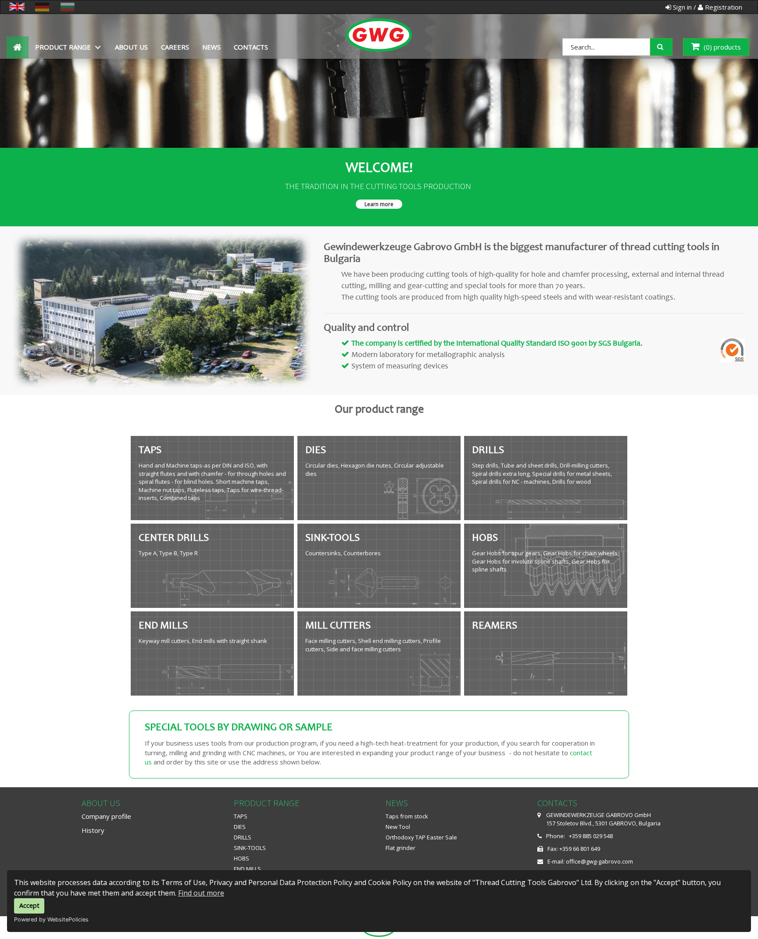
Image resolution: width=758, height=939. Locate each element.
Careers (175, 47)
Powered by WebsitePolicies (51, 919)
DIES (240, 827)
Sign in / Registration (706, 7)
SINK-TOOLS (250, 848)
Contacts (251, 47)
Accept (29, 905)
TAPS (240, 816)
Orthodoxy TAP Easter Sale (421, 837)
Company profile (106, 816)
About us (131, 47)
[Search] (667, 46)
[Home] (379, 25)
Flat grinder (400, 848)
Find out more (201, 893)
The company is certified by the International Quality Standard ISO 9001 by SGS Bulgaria (495, 344)
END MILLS (247, 869)
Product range (63, 47)
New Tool (398, 827)
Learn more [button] (379, 204)
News (211, 47)
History (93, 830)
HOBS (241, 858)
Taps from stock (407, 816)
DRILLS (242, 837)
